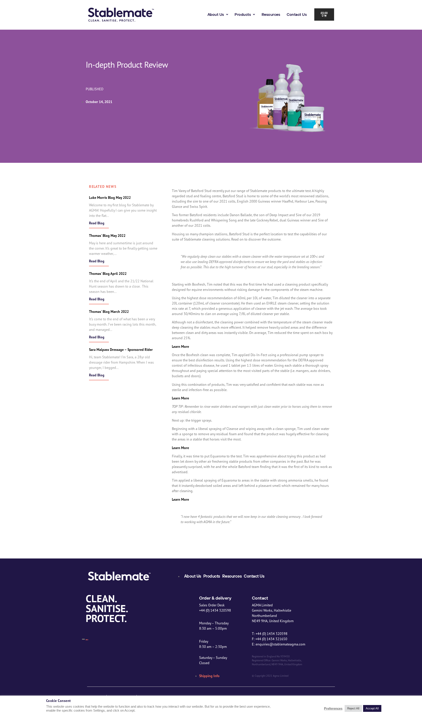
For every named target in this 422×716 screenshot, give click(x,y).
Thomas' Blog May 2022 (107, 235)
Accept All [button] (372, 708)
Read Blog (96, 223)
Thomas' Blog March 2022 (109, 311)
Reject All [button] (353, 708)
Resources (271, 14)
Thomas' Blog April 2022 (108, 273)
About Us (215, 14)
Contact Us (297, 14)
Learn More (180, 346)
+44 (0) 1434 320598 (264, 38)
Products (243, 14)
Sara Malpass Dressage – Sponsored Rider (121, 349)
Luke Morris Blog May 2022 (110, 197)
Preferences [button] (333, 708)
